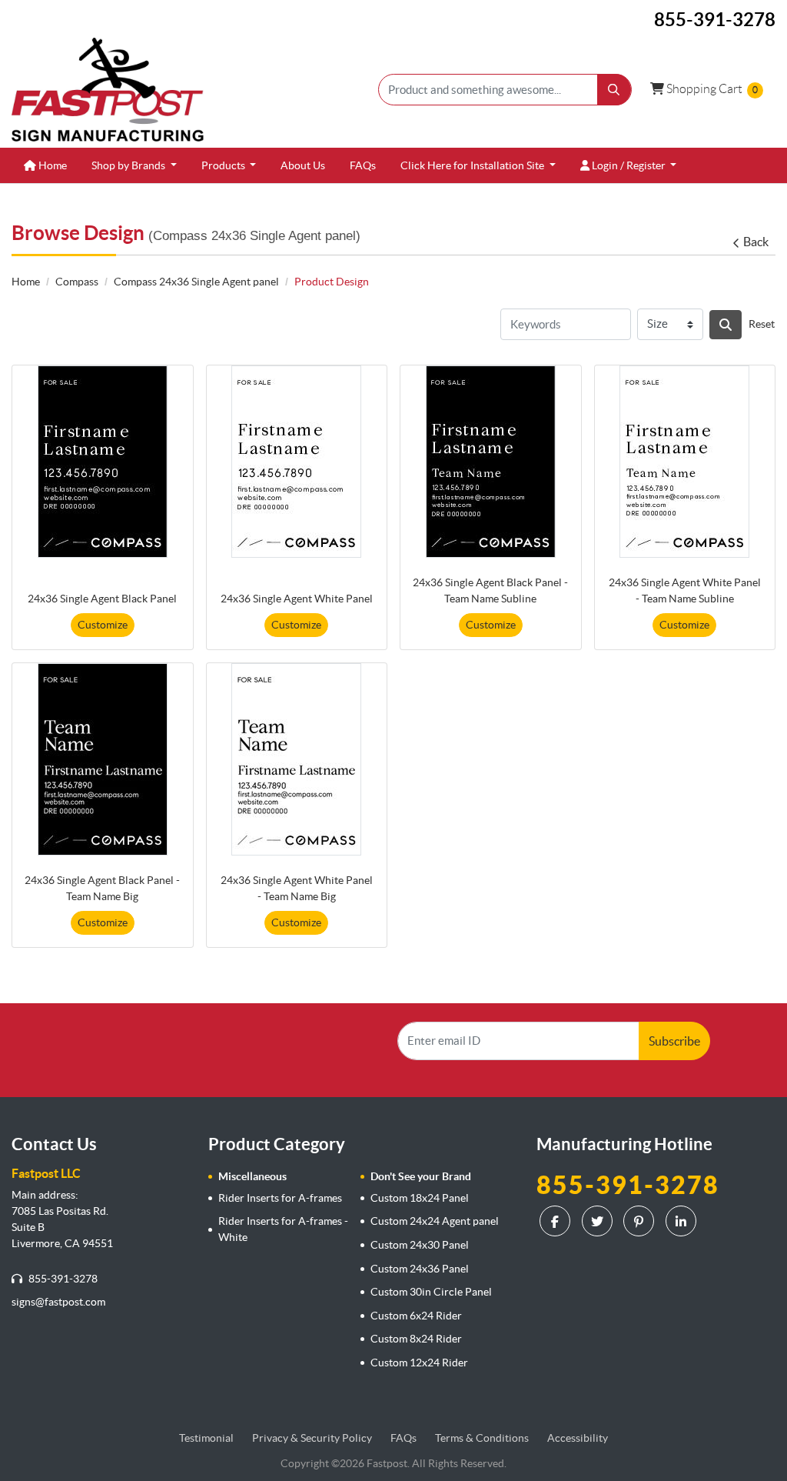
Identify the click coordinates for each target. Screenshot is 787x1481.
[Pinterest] (640, 1221)
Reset (762, 324)
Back (756, 242)
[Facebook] (557, 1221)
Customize (103, 625)
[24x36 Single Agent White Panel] (296, 461)
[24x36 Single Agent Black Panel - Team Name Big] (103, 759)
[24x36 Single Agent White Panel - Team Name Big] (296, 759)
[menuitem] (45, 166)
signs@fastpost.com (58, 1302)
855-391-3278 (62, 1279)
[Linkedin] (683, 1221)
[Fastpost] (108, 90)
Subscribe (674, 1041)
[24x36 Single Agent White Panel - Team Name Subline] (684, 461)
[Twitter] (599, 1221)
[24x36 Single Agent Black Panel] (103, 461)
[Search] (725, 324)
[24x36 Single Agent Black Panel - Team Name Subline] (491, 461)
